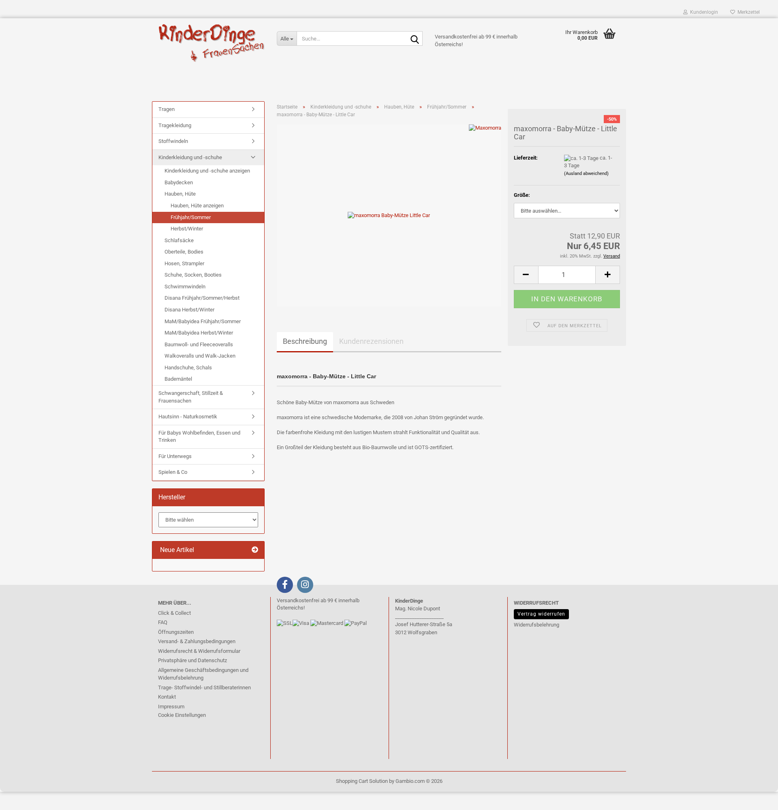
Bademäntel (178, 379)
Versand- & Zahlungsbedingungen (196, 641)
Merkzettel (747, 12)
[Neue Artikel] (255, 550)
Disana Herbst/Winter (189, 310)
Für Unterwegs (175, 456)
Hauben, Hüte (180, 194)
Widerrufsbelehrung (536, 625)
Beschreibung (305, 341)
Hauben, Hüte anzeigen (197, 205)
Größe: (522, 195)
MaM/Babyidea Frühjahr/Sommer (203, 321)
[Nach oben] (22, 798)
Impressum (171, 706)
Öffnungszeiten (176, 632)
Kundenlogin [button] (703, 12)
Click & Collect (174, 613)
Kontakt (167, 697)
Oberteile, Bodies (184, 252)
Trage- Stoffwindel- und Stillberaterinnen (204, 687)
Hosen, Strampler (184, 263)
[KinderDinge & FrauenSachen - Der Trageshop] (211, 42)
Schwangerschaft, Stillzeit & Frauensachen (190, 397)
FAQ (162, 622)
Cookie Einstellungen (182, 715)
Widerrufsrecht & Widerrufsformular (199, 651)
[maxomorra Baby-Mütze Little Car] (389, 215)
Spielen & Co (172, 472)
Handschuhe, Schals (188, 367)
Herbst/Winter (187, 229)
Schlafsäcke (179, 240)
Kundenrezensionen (371, 341)
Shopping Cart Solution (362, 781)
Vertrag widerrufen (541, 614)
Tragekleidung (174, 125)
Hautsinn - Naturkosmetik (187, 417)
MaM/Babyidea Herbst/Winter (199, 333)
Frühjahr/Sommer (191, 217)
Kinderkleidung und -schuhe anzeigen (207, 171)
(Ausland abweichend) (586, 173)
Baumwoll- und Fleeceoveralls (199, 344)
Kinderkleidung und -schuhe (190, 157)
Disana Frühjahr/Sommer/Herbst (202, 298)
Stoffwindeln (173, 141)
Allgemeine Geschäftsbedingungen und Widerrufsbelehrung (203, 674)
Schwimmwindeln (185, 287)
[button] (526, 275)
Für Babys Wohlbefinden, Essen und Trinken (199, 436)
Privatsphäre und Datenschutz (192, 660)
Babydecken (179, 182)
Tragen (166, 109)
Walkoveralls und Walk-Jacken (200, 356)
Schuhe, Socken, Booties (193, 275)
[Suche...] (415, 39)
